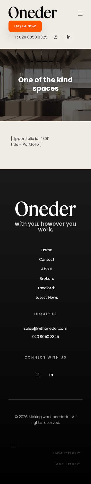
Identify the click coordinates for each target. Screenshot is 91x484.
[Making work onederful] (32, 12)
